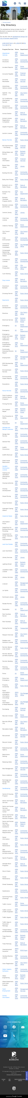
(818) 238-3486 (16, 364)
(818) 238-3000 (16, 448)
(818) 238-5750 (16, 232)
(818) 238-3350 (16, 192)
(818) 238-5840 (16, 702)
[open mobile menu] (25, 3)
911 (16, 325)
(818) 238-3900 (16, 742)
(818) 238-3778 (16, 337)
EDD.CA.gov (23, 950)
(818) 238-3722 (16, 824)
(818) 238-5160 (16, 483)
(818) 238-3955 (16, 536)
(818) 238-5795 (16, 245)
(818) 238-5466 (16, 146)
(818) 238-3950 (16, 139)
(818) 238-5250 (16, 60)
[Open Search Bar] (20, 3)
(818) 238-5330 (16, 858)
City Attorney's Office (23, 267)
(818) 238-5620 (16, 166)
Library (22, 166)
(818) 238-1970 (16, 397)
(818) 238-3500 (16, 410)
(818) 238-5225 (16, 238)
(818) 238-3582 (16, 564)
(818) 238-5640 (16, 597)
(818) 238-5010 (16, 768)
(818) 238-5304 (16, 943)
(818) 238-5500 (16, 80)
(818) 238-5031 (16, 357)
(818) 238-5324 (16, 989)
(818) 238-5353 (16, 801)
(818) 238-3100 (16, 755)
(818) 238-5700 (16, 267)
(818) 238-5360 (16, 930)
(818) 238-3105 (16, 403)
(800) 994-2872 (16, 694)
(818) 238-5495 (16, 73)
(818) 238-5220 (16, 100)
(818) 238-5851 (16, 93)
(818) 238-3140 (16, 715)
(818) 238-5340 (16, 583)
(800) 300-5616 (16, 950)
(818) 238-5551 (16, 557)
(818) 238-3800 (16, 179)
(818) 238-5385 (16, 729)
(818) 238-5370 (16, 199)
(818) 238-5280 (16, 87)
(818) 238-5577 (16, 577)
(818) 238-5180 (16, 286)
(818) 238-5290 (16, 628)
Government (7, 22)
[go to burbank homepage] (4, 3)
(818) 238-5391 (16, 126)
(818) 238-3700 (16, 153)
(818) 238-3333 (16, 67)
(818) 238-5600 (16, 212)
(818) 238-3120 (16, 225)
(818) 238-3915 (16, 273)
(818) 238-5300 (16, 113)
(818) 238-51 (16, 306)
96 (17, 308)
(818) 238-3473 (16, 344)
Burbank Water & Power (22, 153)
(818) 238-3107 (16, 54)
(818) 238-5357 (16, 816)
